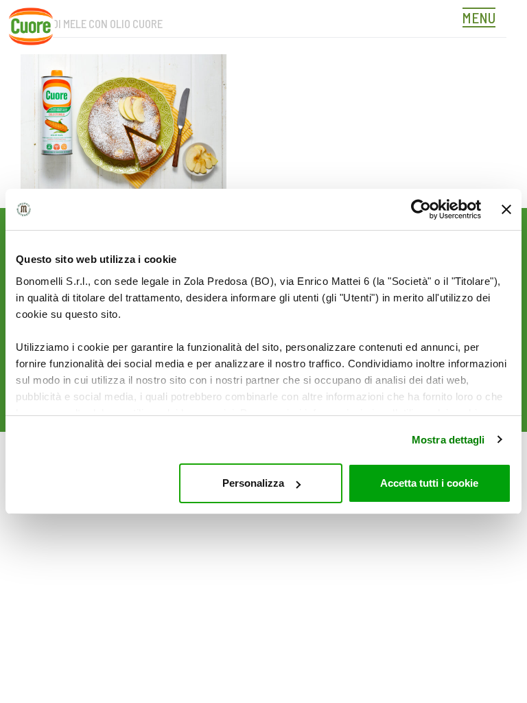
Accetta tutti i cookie (429, 483)
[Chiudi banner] (506, 209)
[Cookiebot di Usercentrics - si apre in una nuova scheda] (421, 209)
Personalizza (253, 483)
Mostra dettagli (448, 440)
